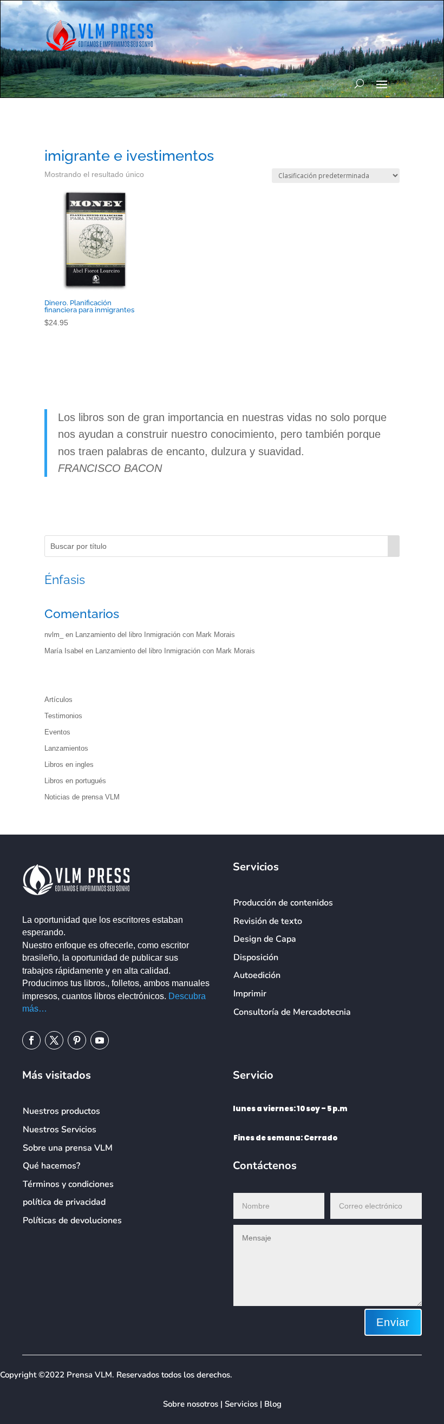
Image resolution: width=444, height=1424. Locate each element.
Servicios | (244, 1404)
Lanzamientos (66, 748)
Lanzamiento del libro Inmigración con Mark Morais (155, 635)
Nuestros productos (61, 1111)
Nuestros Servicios (59, 1130)
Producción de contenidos (283, 903)
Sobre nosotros (190, 1404)
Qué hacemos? (51, 1166)
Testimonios (63, 716)
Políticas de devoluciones (72, 1220)
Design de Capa (264, 939)
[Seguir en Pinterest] (77, 1040)
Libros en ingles (69, 764)
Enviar (393, 1322)
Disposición (255, 957)
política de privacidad (64, 1202)
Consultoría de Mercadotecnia (292, 1012)
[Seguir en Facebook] (31, 1040)
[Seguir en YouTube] (99, 1040)
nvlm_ (53, 635)
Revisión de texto (267, 921)
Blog (273, 1404)
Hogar (53, 135)
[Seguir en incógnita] (54, 1040)
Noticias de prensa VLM (82, 797)
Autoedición (256, 975)
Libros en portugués (75, 781)
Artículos (58, 699)
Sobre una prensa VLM (68, 1148)
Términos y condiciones (68, 1184)
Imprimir (249, 994)
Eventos (57, 732)
